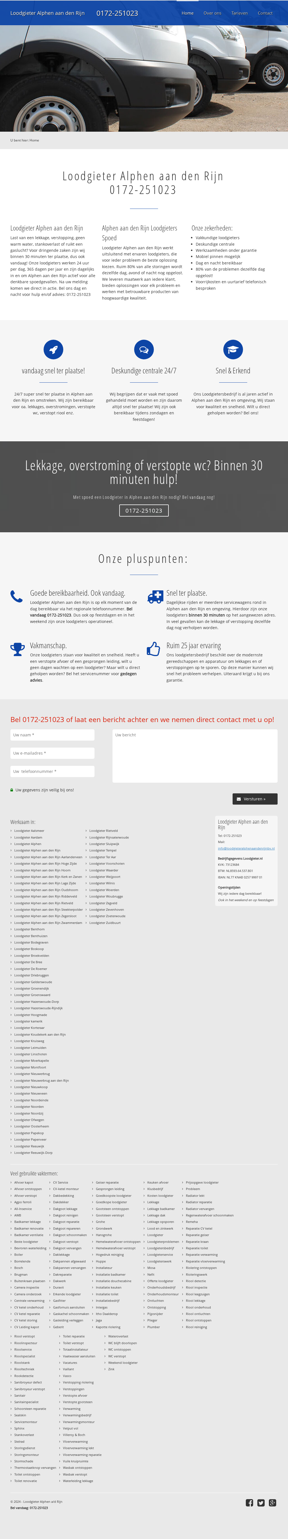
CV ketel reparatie (27, 1314)
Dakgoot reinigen (65, 1215)
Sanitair (19, 1395)
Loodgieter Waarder (103, 870)
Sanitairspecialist (26, 1402)
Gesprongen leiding (110, 1189)
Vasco (67, 1376)
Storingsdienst (24, 1448)
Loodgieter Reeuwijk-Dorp (33, 1152)
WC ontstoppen (119, 1349)
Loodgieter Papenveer (30, 1139)
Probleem (193, 1189)
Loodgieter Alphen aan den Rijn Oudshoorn (46, 890)
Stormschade (23, 1461)
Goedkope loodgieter (111, 1202)
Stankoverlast (24, 1435)
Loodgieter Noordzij (28, 1113)
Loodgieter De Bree (28, 962)
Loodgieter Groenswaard (32, 995)
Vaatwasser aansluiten (79, 1356)
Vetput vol (70, 1428)
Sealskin (20, 1415)
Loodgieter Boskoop (29, 949)
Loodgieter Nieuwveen (30, 1093)
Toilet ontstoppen (27, 1474)
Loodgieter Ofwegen (29, 1120)
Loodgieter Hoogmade (30, 1015)
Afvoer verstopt (25, 1195)
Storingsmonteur (26, 1455)
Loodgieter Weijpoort (104, 876)
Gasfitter (59, 1300)
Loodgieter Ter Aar (102, 857)
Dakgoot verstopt (65, 1241)
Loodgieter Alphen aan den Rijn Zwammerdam (48, 923)
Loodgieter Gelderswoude (33, 982)
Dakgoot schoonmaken (70, 1235)
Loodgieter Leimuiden (30, 1047)
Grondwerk (104, 1228)
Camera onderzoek (28, 1294)
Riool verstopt (24, 1336)
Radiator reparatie (199, 1202)
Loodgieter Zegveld (103, 903)
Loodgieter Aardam (28, 837)
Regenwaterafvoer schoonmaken (210, 1215)
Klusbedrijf (155, 1189)
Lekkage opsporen (160, 1222)
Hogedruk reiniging (110, 1254)
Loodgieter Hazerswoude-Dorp (36, 1001)
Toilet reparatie (74, 1336)
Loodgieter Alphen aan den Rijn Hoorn (42, 870)
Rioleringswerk (196, 1274)
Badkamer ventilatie (28, 1235)
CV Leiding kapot (26, 1327)
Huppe (101, 1261)
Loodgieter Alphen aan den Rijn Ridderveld (45, 896)
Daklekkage (61, 1254)
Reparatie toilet (197, 1248)
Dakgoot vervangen (67, 1248)
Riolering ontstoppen (201, 1268)
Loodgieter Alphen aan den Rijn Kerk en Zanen (48, 876)
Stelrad (19, 1441)
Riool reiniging (196, 1327)
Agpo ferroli (23, 1202)
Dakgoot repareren (66, 1228)
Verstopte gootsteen (78, 1402)
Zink (111, 1369)
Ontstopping (156, 1307)
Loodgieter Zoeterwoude (107, 916)
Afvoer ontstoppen (28, 1189)
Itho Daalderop (107, 1314)
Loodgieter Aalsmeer (29, 830)
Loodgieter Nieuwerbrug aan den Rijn (41, 1080)
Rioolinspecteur (25, 1343)
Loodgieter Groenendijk (31, 988)
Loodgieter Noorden (29, 1106)
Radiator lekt (195, 1195)
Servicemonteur (25, 1422)
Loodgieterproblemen (163, 1241)
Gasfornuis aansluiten (69, 1307)
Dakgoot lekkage (65, 1209)
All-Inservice (23, 1209)
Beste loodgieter (26, 1241)
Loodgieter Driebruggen (31, 975)
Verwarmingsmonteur (78, 1422)
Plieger (152, 1320)
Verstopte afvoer (75, 1395)
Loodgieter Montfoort (30, 1067)
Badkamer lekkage (27, 1222)
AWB (17, 1215)
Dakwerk (59, 1281)
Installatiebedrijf (108, 1300)
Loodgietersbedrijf (160, 1248)
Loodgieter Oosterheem (31, 1126)
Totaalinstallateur (75, 1349)
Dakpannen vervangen (69, 1268)
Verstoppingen (73, 1389)
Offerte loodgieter (160, 1281)
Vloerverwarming (75, 1441)
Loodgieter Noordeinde (31, 1100)
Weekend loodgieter (123, 1362)
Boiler (18, 1254)
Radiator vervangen (200, 1209)
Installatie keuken (109, 1287)
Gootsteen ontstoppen (112, 1209)
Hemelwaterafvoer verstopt (116, 1248)
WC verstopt (117, 1356)
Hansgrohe (104, 1235)
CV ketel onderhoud (29, 1307)
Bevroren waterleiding (30, 1248)
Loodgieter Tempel (102, 850)
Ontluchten (155, 1300)
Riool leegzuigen (198, 1294)
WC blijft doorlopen (122, 1343)
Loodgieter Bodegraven (31, 942)
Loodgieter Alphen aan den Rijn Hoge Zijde (45, 863)
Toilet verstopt (73, 1343)
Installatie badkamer (110, 1274)
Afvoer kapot (23, 1182)
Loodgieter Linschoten (30, 1054)
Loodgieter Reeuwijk (29, 1146)
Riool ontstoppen (199, 1320)
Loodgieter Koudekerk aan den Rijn (40, 1034)
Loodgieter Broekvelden (31, 955)
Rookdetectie (23, 1376)
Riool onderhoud (198, 1307)
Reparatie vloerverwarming (205, 1261)
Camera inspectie (26, 1287)
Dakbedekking (63, 1195)
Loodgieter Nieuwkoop (31, 1087)
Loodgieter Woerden (104, 890)
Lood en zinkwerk (160, 1228)
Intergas (101, 1307)
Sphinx (19, 1428)
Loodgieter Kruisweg (29, 1041)
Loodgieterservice (160, 1254)
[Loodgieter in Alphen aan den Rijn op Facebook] (250, 1502)
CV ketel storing (25, 1320)
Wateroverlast (118, 1336)
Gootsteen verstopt (110, 1215)
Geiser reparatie (107, 1182)
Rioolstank (22, 1362)
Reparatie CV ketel (199, 1228)
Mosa (151, 1268)
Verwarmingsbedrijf (77, 1415)
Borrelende (22, 1261)
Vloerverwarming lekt (78, 1448)
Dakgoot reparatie (66, 1222)
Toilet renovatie (25, 1481)
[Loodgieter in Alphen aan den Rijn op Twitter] (261, 1502)
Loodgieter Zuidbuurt (105, 923)
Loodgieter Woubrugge (106, 896)
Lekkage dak (156, 1215)
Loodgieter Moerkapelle (31, 1060)
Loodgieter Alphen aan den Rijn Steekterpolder (48, 909)
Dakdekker (61, 1202)
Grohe (100, 1222)
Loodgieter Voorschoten (107, 863)
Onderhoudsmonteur (163, 1294)
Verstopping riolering (78, 1382)
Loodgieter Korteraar (29, 1028)
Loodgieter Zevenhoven (106, 909)
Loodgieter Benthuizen (31, 936)
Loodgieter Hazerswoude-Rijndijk (38, 1008)
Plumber (153, 1327)
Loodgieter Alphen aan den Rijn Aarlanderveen (48, 857)
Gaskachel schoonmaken (71, 1314)
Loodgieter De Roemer (30, 969)
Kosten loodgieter (160, 1195)
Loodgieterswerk (159, 1261)
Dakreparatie (62, 1274)
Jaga (99, 1320)
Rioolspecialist (24, 1356)
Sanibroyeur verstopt (29, 1389)
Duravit (58, 1287)
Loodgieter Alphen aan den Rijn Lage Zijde (45, 883)
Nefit (150, 1274)
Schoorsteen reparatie (30, 1408)
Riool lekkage (195, 1300)
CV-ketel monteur (66, 1189)
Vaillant (68, 1369)
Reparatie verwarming (202, 1254)
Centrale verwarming (29, 1300)
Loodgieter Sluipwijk (104, 844)
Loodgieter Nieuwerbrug (32, 1074)
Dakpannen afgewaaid (69, 1261)
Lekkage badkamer (161, 1209)
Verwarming (71, 1408)
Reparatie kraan (197, 1241)
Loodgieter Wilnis (102, 883)
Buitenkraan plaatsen (29, 1281)
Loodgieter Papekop (29, 1133)
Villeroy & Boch (74, 1435)
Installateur (104, 1268)
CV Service (60, 1182)
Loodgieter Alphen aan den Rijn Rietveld (43, 903)
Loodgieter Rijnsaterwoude (109, 837)
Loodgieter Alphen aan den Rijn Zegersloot (45, 916)
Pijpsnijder (155, 1314)
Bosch (18, 1268)
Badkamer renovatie (29, 1228)
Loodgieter (155, 1235)
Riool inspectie (196, 1287)
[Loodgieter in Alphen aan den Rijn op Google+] (273, 1502)
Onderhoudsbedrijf (161, 1287)
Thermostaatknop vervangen (35, 1467)
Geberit (58, 1327)
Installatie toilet (107, 1294)
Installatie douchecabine (113, 1281)
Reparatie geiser (197, 1235)
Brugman (21, 1274)
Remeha (192, 1222)
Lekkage (153, 1202)
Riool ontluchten (198, 1314)
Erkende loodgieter (67, 1294)
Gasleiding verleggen (68, 1320)
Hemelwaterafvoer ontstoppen (118, 1241)
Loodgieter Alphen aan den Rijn (47, 13)
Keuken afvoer (157, 1182)
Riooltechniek (24, 1369)
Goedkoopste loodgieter (113, 1195)
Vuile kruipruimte (75, 1461)
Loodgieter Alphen (27, 844)
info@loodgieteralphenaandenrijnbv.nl (246, 848)
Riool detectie (196, 1281)
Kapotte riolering (108, 1327)
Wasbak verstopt (75, 1474)
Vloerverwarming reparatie (82, 1455)
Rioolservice (23, 1349)
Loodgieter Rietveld (103, 830)
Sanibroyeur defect (28, 1382)
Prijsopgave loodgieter (202, 1182)
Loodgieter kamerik (28, 1021)
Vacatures (70, 1362)
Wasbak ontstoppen (77, 1467)
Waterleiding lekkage (78, 1481)
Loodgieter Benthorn (29, 929)
